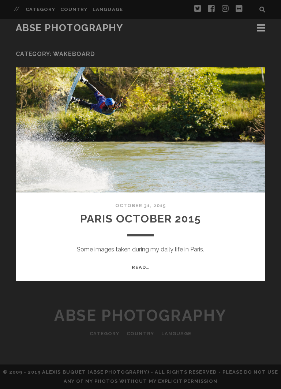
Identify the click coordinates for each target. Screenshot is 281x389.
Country (73, 9)
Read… (140, 267)
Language (108, 9)
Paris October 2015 (140, 218)
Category (40, 9)
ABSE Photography (69, 27)
